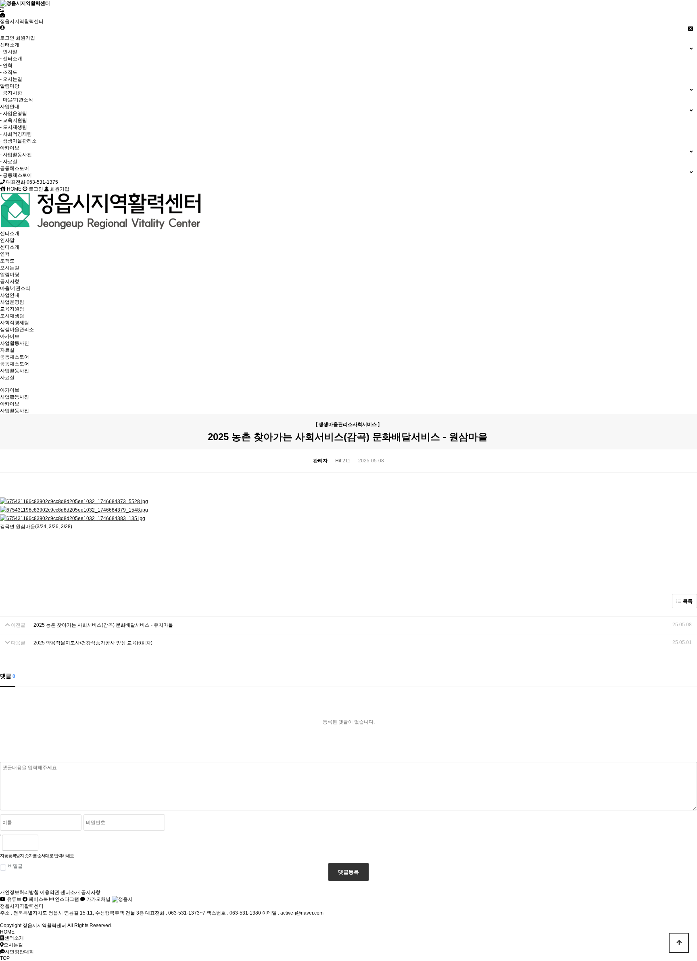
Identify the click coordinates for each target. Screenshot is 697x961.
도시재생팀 (12, 316)
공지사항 (9, 281)
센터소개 (9, 233)
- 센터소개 (11, 58)
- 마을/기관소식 (16, 100)
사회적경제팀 (14, 322)
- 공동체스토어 (16, 175)
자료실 (7, 350)
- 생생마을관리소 (18, 141)
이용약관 (49, 892)
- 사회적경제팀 (16, 134)
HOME (13, 189)
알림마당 (9, 274)
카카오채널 (98, 899)
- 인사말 (8, 52)
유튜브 (13, 899)
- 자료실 (8, 161)
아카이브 (9, 336)
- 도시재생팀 (13, 127)
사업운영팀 (12, 302)
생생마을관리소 (17, 329)
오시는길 (9, 268)
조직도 (7, 261)
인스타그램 (66, 899)
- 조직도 (8, 72)
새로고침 (65, 843)
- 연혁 (6, 65)
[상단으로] (679, 943)
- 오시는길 (11, 79)
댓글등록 (348, 872)
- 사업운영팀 (13, 113)
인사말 (7, 240)
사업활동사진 (14, 343)
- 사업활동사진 (16, 154)
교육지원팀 (12, 309)
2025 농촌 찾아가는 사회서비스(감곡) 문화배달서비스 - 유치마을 (103, 625)
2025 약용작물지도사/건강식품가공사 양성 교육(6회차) (92, 643)
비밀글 (15, 866)
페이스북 (37, 899)
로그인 (7, 38)
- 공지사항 (11, 93)
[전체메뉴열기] (2, 10)
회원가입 (25, 38)
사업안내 (9, 295)
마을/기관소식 (15, 288)
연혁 (5, 254)
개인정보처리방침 (19, 892)
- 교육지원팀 (13, 120)
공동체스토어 (14, 357)
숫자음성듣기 (48, 843)
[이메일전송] (2, 15)
